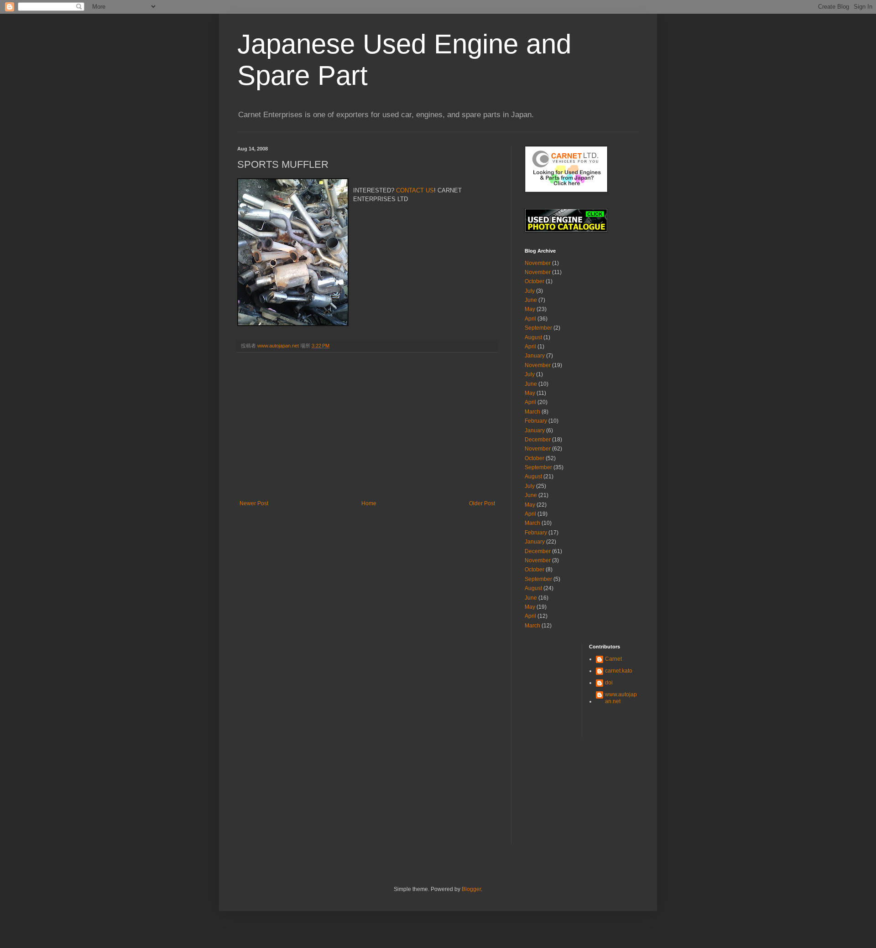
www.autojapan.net (621, 697)
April (530, 319)
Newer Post (254, 503)
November (538, 263)
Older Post (482, 503)
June (531, 300)
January (535, 355)
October (534, 281)
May (530, 309)
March (532, 412)
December (538, 439)
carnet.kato (618, 671)
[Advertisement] (367, 432)
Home (368, 503)
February (536, 421)
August (533, 337)
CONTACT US (415, 190)
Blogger (471, 889)
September (538, 328)
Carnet (613, 659)
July (530, 291)
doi (609, 682)
